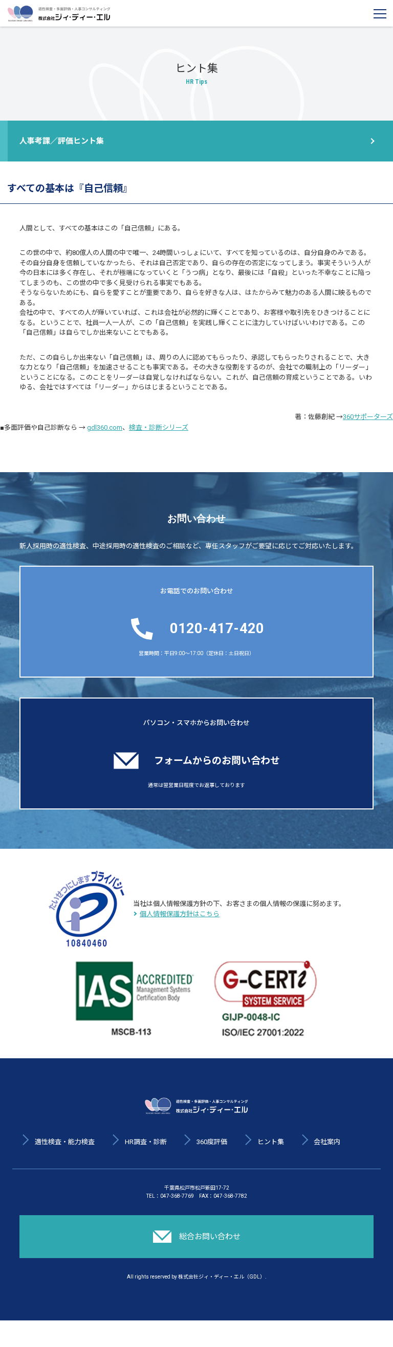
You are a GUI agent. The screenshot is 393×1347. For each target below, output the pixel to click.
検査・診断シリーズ (158, 427)
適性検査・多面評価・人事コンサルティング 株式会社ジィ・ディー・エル (59, 13)
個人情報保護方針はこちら (180, 914)
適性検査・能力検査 (65, 1142)
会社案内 (327, 1142)
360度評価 (211, 1142)
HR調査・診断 (146, 1142)
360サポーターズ (368, 417)
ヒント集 (270, 1142)
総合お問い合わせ (210, 1236)
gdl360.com (104, 427)
